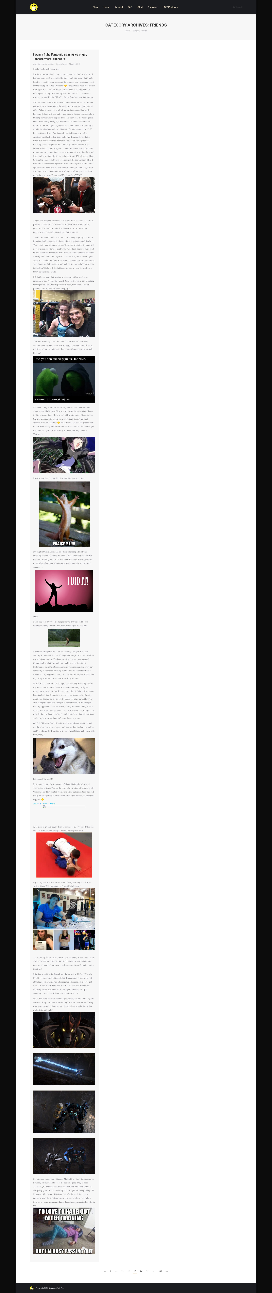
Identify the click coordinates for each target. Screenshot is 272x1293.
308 (160, 1271)
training (51, 64)
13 (135, 1271)
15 (147, 1271)
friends (44, 64)
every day (37, 64)
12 (129, 1271)
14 (141, 1271)
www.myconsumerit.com (44, 803)
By (61, 64)
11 (122, 1271)
